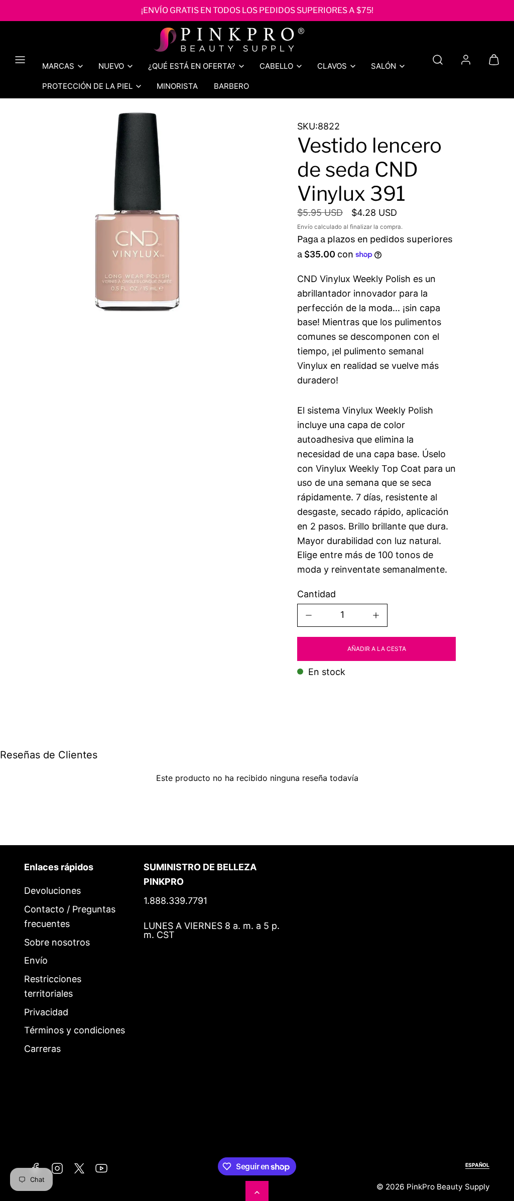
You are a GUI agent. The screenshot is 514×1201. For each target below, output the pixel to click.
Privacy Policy (196, 656)
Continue (156, 695)
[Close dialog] (445, 478)
